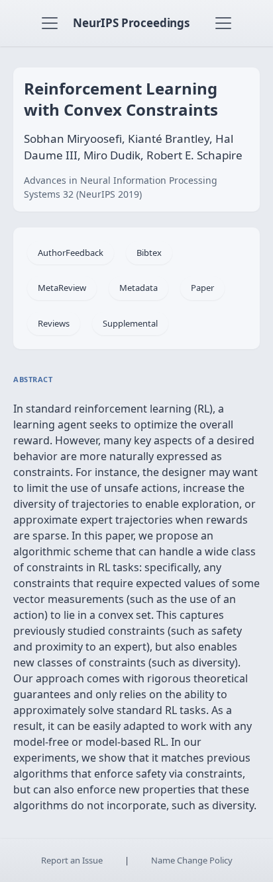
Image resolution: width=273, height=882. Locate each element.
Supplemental (130, 323)
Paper (202, 288)
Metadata (138, 288)
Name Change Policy (192, 860)
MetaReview (62, 288)
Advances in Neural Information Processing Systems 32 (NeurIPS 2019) (120, 187)
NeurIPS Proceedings (131, 22)
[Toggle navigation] (49, 23)
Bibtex (149, 253)
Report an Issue (72, 860)
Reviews (54, 323)
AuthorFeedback (70, 253)
